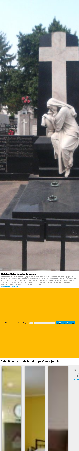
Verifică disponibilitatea (65, 323)
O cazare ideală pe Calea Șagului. (10, 286)
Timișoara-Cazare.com (7, 272)
